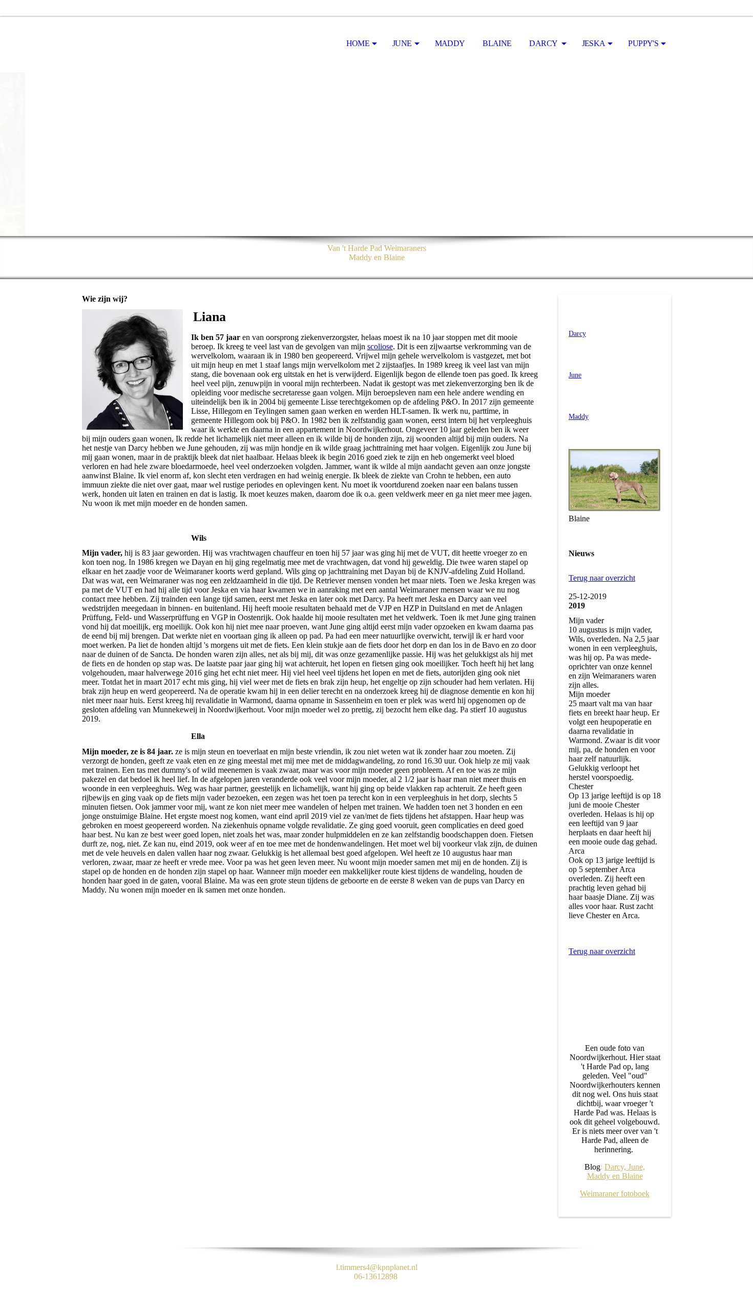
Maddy (450, 43)
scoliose (380, 346)
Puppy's (643, 43)
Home (357, 43)
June (401, 43)
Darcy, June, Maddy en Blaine (616, 1171)
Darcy (543, 43)
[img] (133, 44)
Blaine (497, 43)
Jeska (593, 43)
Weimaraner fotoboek (615, 1193)
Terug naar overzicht (602, 578)
